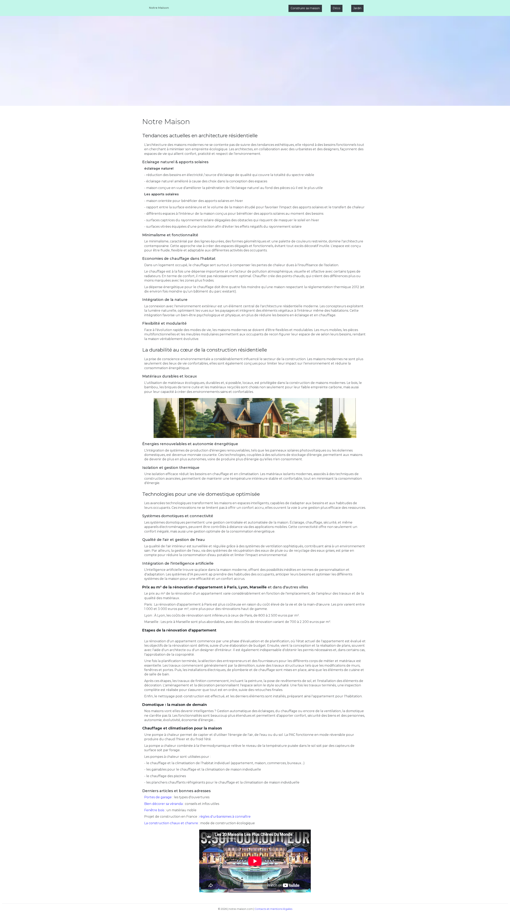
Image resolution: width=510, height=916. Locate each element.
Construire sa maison (305, 8)
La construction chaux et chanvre (171, 823)
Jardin (357, 8)
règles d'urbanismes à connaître (225, 816)
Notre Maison (159, 8)
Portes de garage (158, 797)
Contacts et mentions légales (273, 908)
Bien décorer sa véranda (163, 804)
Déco (336, 8)
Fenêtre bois (154, 810)
